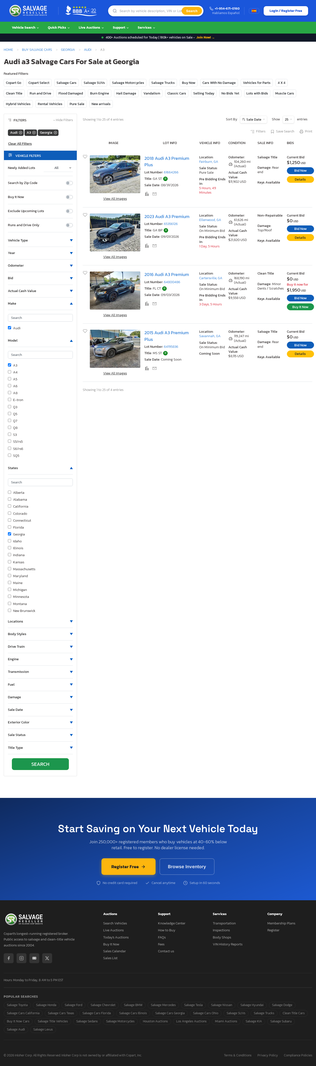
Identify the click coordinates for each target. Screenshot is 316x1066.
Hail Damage (126, 93)
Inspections (221, 930)
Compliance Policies (298, 1055)
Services (145, 27)
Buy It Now (16, 197)
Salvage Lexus (43, 1029)
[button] (40, 240)
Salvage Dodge (282, 1005)
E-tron (18, 400)
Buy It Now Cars (18, 1021)
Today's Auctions (116, 937)
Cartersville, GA (210, 278)
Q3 (15, 407)
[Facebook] (9, 958)
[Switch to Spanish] (254, 11)
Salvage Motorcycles (128, 82)
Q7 (15, 421)
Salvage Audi (16, 1029)
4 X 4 (281, 82)
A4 (15, 372)
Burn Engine (99, 93)
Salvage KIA (254, 1021)
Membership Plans (281, 923)
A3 (15, 365)
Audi (87, 49)
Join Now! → (206, 37)
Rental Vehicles (50, 104)
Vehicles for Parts (257, 82)
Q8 (15, 428)
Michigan (20, 590)
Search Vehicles (115, 923)
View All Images (115, 198)
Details (300, 179)
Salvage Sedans (87, 1021)
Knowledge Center (171, 923)
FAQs (162, 937)
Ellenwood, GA (210, 219)
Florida (18, 527)
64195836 (171, 346)
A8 (15, 393)
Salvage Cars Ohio (205, 1013)
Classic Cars (176, 93)
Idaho (17, 541)
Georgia (68, 49)
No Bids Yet (230, 93)
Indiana (19, 555)
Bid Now (300, 170)
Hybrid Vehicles (18, 104)
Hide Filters (63, 120)
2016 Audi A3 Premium (166, 274)
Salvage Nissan (221, 1005)
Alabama (20, 499)
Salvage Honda (46, 1005)
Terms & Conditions (238, 1055)
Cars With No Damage (219, 82)
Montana (20, 604)
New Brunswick (24, 611)
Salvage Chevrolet (103, 1005)
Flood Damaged (71, 93)
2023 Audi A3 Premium (166, 216)
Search (192, 11)
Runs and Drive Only (23, 225)
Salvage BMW (133, 1005)
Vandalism (151, 93)
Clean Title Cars (294, 1013)
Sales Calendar (114, 951)
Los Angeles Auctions (191, 1021)
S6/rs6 (18, 449)
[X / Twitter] (47, 958)
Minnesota (21, 597)
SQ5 (16, 456)
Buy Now (188, 82)
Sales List (110, 958)
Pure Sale (77, 104)
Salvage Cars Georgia (170, 1013)
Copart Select (38, 82)
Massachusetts (24, 569)
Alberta (18, 493)
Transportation (224, 923)
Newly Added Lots (21, 168)
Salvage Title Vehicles (53, 1021)
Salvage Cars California (23, 1013)
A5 (15, 379)
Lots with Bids (257, 93)
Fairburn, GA (208, 161)
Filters (260, 131)
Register (273, 930)
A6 (15, 386)
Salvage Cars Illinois (133, 1013)
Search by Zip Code (23, 183)
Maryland (20, 576)
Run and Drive (40, 93)
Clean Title (14, 93)
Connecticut (22, 520)
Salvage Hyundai (252, 1005)
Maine (17, 583)
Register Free (125, 866)
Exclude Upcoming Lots (26, 211)
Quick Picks (57, 27)
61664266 (171, 172)
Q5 (15, 414)
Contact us (166, 951)
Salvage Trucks (163, 82)
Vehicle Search (24, 27)
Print (308, 131)
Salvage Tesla (193, 1005)
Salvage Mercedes (163, 1005)
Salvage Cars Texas (61, 1013)
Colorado (20, 514)
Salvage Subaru (281, 1021)
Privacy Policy (267, 1055)
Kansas (18, 562)
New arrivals (101, 104)
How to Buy (166, 930)
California (20, 506)
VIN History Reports (227, 944)
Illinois (18, 548)
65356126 (171, 223)
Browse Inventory (187, 866)
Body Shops (222, 937)
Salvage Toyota (17, 1005)
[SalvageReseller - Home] (29, 10)
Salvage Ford (73, 1005)
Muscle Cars (284, 93)
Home (8, 49)
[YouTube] (34, 958)
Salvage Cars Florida (96, 1013)
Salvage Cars (67, 82)
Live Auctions (90, 27)
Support (119, 27)
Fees (161, 944)
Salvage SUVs (94, 82)
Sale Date (254, 119)
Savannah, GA (210, 336)
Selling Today (203, 93)
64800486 (172, 282)
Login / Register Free (286, 10)
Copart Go (13, 82)
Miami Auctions (226, 1021)
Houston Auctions (155, 1021)
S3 (15, 435)
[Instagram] (21, 958)
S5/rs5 (18, 442)
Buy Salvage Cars (37, 49)
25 (287, 119)
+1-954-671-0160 (227, 9)
